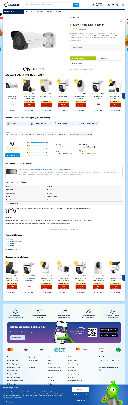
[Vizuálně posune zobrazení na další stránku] (123, 96)
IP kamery (58, 11)
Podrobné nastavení (80, 395)
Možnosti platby (12, 364)
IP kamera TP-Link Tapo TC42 (80, 279)
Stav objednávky (33, 360)
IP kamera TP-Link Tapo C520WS (29, 279)
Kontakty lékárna (53, 364)
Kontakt (50, 360)
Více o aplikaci (16, 337)
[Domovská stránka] (26, 11)
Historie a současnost (54, 370)
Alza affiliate (72, 370)
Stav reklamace (32, 364)
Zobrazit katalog (9, 11)
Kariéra (50, 377)
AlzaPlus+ (71, 367)
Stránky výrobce (87, 69)
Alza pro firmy (72, 360)
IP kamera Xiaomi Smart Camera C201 (98, 279)
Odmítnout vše (80, 400)
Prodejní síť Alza (12, 370)
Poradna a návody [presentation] (28, 134)
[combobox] (49, 5)
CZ (103, 369)
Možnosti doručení (13, 360)
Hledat (76, 4)
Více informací (10, 402)
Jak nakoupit (31, 367)
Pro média (51, 380)
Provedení (9, 200)
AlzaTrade (71, 377)
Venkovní (13, 243)
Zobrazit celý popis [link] (75, 40)
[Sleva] (24, 81)
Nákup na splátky (12, 374)
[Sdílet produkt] (121, 20)
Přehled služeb (11, 384)
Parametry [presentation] (40, 134)
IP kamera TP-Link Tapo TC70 (46, 279)
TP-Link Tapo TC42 (63, 96)
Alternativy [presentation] (63, 134)
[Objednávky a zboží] (109, 5)
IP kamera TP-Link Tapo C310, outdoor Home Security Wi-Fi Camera (63, 280)
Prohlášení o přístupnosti (15, 380)
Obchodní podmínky (13, 377)
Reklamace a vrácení (13, 367)
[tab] (8, 134)
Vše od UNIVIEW (74, 17)
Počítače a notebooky (37, 11)
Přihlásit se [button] (98, 5)
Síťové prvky (49, 11)
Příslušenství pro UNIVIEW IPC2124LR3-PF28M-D (64, 230)
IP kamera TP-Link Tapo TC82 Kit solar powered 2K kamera (12, 280)
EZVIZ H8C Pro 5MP (46, 96)
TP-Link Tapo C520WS (98, 97)
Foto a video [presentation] (51, 134)
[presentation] (8, 134)
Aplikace (50, 384)
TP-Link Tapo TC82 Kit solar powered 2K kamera (29, 98)
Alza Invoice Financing (75, 380)
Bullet (48, 200)
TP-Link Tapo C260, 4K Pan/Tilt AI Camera (81, 98)
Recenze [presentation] (14, 134)
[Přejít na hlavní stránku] (12, 4)
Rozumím (80, 389)
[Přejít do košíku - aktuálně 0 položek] (123, 5)
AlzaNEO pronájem (74, 364)
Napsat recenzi (13, 155)
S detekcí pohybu (15, 241)
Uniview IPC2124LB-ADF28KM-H (12, 97)
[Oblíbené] (113, 5)
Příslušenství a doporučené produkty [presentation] (81, 134)
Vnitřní (12, 245)
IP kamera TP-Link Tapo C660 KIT (115, 279)
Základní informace (54, 367)
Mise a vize (51, 374)
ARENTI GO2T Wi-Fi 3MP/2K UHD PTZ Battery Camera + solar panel (115, 98)
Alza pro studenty (73, 374)
